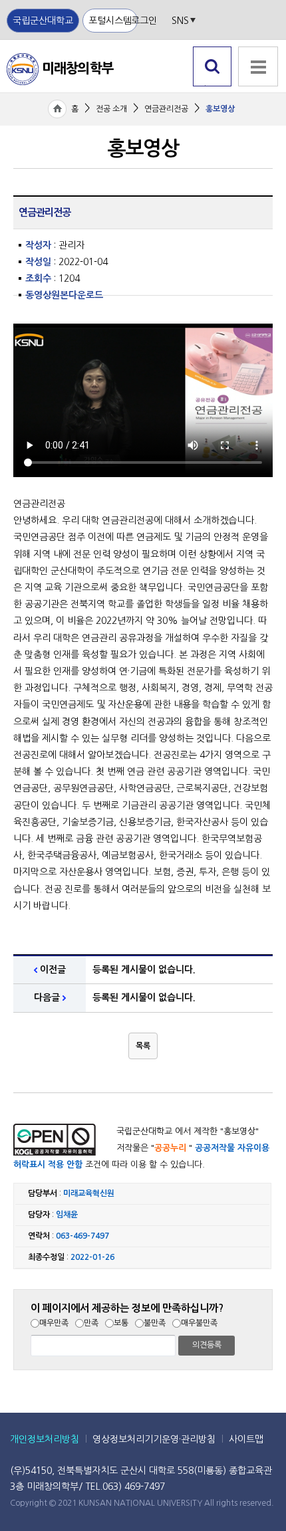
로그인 (144, 20)
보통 (121, 1323)
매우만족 (54, 1323)
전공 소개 (111, 109)
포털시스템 (110, 20)
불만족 (155, 1323)
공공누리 (170, 1148)
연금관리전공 (166, 109)
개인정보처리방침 (44, 1439)
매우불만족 (199, 1323)
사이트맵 (246, 1439)
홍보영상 (220, 109)
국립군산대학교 (43, 20)
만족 (91, 1323)
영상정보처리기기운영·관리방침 (153, 1439)
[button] (143, 1046)
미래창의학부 (60, 68)
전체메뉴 (257, 93)
